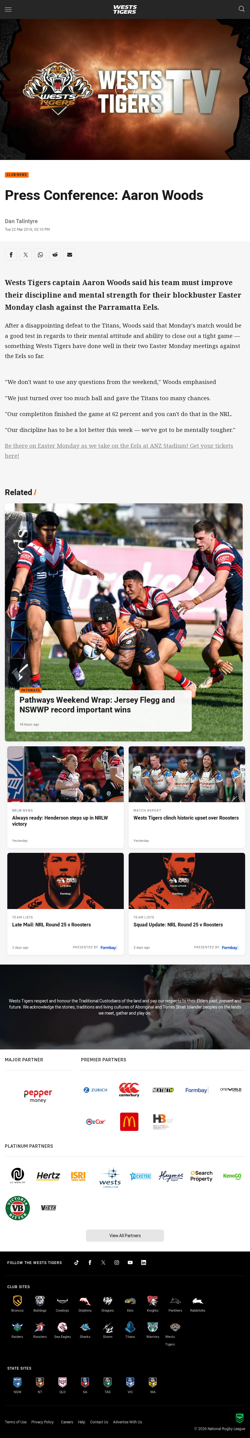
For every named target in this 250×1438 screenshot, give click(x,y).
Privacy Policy (42, 1421)
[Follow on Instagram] (116, 1262)
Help (81, 1421)
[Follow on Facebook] (90, 1262)
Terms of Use (16, 1421)
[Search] (241, 9)
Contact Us (99, 1421)
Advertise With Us (127, 1421)
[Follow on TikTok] (76, 1262)
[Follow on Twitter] (103, 1262)
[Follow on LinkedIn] (143, 1262)
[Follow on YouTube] (130, 1262)
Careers (67, 1421)
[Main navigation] (8, 9)
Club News (17, 175)
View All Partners (125, 1235)
